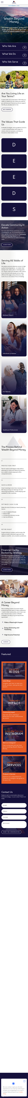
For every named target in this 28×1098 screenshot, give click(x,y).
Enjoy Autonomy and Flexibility (11, 628)
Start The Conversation (11, 832)
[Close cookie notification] (24, 1081)
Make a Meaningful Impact (13, 622)
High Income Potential (12, 635)
